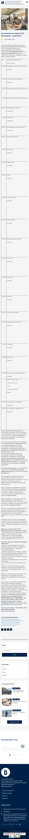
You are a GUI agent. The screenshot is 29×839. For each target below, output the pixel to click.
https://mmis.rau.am (18, 538)
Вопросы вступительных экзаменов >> (11, 622)
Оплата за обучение (7, 790)
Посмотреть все (14, 722)
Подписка (5, 798)
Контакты (4, 796)
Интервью (4, 675)
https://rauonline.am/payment (13, 604)
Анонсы (4, 672)
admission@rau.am (10, 611)
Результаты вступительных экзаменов (19, 702)
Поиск (14, 655)
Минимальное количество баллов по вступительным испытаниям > (10, 624)
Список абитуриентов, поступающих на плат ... (18, 691)
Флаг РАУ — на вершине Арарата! (18, 713)
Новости (4, 669)
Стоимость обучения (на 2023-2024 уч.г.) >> (12, 620)
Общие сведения (7, 793)
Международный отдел (9, 740)
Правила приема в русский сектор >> (10, 619)
